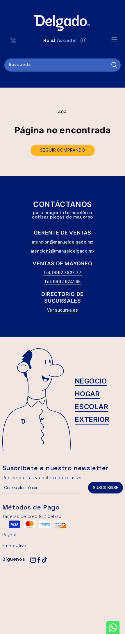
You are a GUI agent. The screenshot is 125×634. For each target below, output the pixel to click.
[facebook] (39, 560)
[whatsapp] (112, 627)
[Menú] (114, 39)
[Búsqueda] (114, 64)
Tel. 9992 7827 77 (62, 272)
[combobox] (62, 65)
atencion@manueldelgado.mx (62, 241)
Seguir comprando (62, 150)
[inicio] (62, 23)
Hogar (87, 394)
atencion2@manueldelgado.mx (63, 250)
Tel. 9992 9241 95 (62, 281)
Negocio (91, 381)
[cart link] (13, 40)
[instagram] (33, 560)
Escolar (91, 406)
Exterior (92, 419)
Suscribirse (105, 487)
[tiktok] (44, 560)
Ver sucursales (62, 310)
